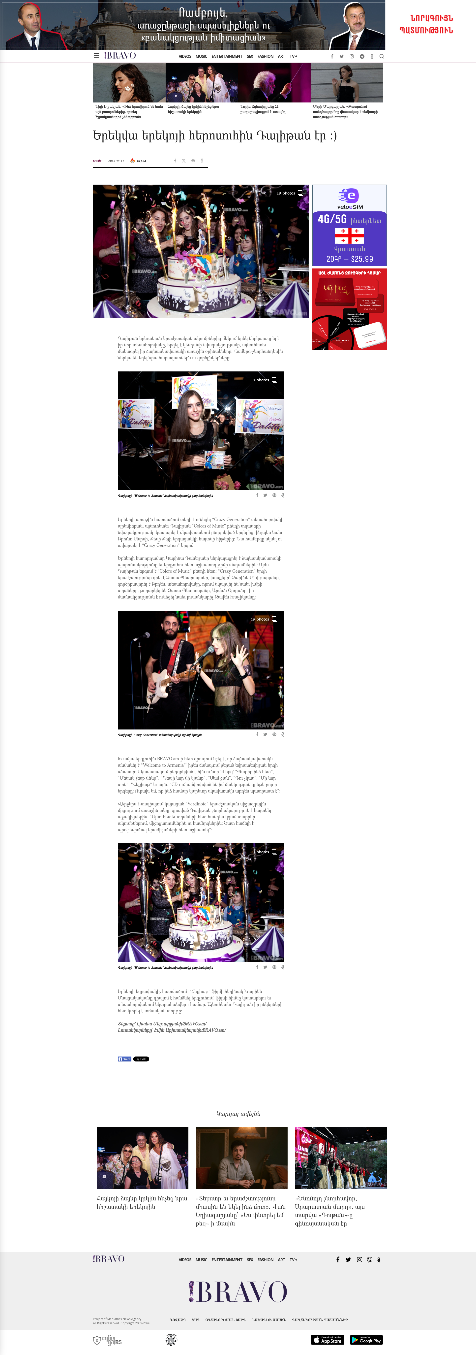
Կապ (196, 1319)
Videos (185, 56)
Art (281, 56)
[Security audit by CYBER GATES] (107, 1340)
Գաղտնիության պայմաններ (320, 1319)
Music (201, 56)
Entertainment (227, 56)
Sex (250, 56)
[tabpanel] (201, 437)
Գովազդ (178, 1319)
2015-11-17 (116, 161)
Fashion (265, 56)
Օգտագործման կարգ (226, 1319)
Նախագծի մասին (269, 1319)
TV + (293, 56)
